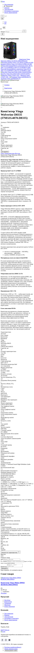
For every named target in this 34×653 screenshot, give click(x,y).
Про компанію (8, 4)
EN (5, 23)
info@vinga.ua (5, 630)
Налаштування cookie (11, 650)
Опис (2, 153)
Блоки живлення (9, 606)
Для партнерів (8, 9)
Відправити (4, 568)
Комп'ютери (8, 601)
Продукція (9, 6)
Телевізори (7, 603)
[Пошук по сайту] (2, 16)
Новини (6, 8)
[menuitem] (18, 22)
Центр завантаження (10, 12)
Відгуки (17, 153)
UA (5, 22)
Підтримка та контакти (11, 11)
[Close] (2, 34)
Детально (4, 593)
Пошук (3, 31)
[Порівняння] (6, 17)
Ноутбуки (7, 600)
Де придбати (4, 151)
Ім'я (2, 559)
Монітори (7, 605)
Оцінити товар (5, 557)
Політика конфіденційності (12, 647)
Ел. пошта (4, 561)
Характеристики (9, 153)
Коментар (4, 566)
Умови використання (10, 649)
